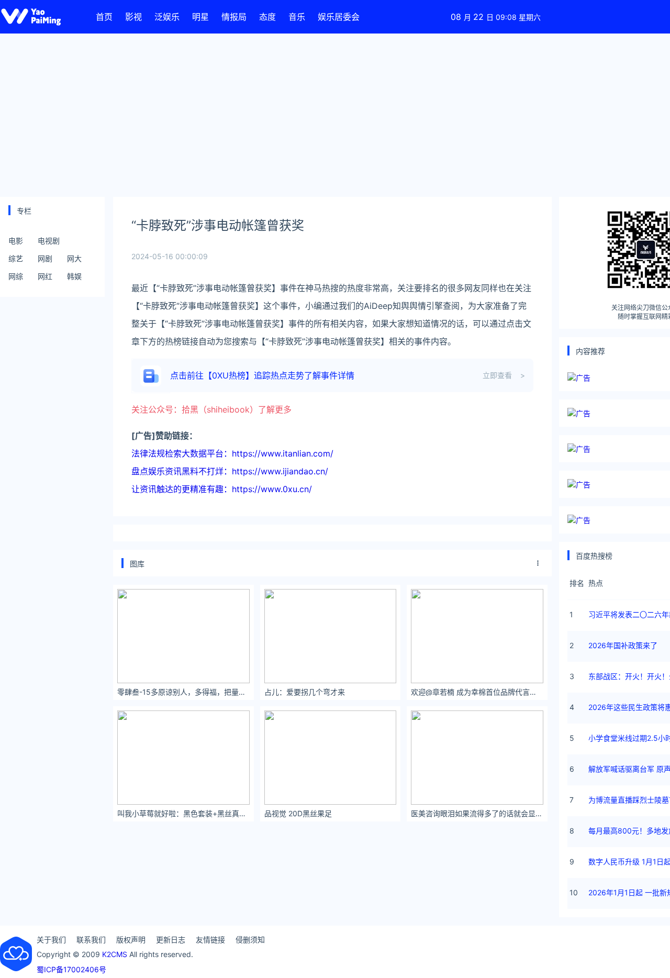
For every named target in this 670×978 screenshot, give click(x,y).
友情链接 (210, 939)
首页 (104, 17)
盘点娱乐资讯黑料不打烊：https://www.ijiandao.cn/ (229, 471)
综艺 (15, 258)
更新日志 (170, 939)
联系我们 (91, 939)
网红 (45, 276)
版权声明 (131, 939)
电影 (15, 240)
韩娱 (74, 276)
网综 (15, 276)
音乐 (296, 17)
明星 (200, 17)
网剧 (45, 258)
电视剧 (49, 240)
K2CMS (114, 954)
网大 (74, 258)
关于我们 (51, 939)
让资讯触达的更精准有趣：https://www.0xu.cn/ (221, 489)
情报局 (234, 17)
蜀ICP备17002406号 (71, 969)
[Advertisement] (335, 115)
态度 (267, 17)
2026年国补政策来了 (622, 645)
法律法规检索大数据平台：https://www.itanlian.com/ (232, 453)
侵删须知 (250, 939)
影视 (133, 17)
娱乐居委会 (339, 17)
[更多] (538, 563)
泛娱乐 (167, 17)
